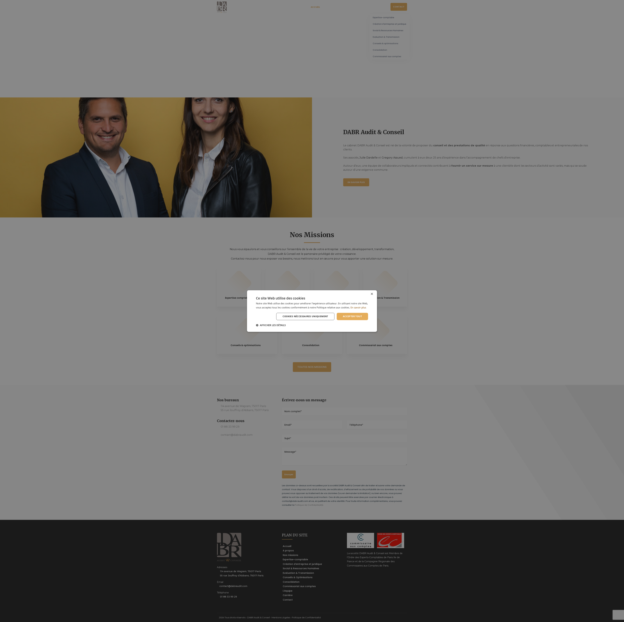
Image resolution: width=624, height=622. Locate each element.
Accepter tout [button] (352, 316)
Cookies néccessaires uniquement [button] (305, 316)
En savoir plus (358, 307)
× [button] (371, 294)
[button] (271, 325)
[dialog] (312, 311)
